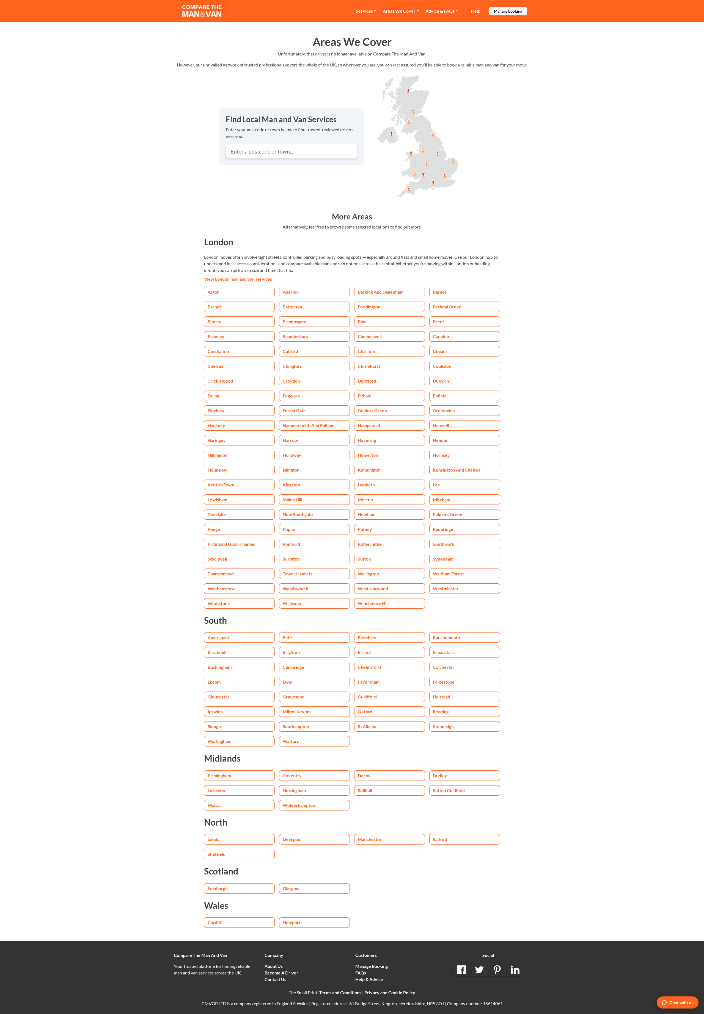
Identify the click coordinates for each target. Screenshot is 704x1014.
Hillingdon (217, 455)
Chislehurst (369, 366)
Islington (291, 469)
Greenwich (444, 410)
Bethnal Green (447, 306)
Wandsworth (295, 588)
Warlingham (219, 741)
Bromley (216, 336)
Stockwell (217, 558)
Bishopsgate (294, 321)
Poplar (289, 529)
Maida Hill (292, 499)
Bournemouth (446, 637)
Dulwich (441, 380)
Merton (365, 499)
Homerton (368, 455)
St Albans (367, 726)
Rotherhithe (370, 544)
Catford (290, 351)
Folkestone (444, 681)
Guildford (367, 696)
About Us (274, 966)
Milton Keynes (297, 711)
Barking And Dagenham (380, 291)
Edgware (291, 395)
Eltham (364, 395)
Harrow (290, 440)
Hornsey (441, 455)
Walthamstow (221, 588)
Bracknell (217, 652)
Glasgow (291, 888)
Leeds (213, 839)
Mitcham (441, 499)
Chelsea (215, 366)
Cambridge (293, 667)
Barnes (440, 291)
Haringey (217, 440)
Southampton (296, 726)
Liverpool (292, 839)
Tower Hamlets (297, 573)
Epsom (214, 681)
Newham (366, 514)
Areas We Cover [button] (399, 10)
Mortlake (217, 514)
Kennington (369, 469)
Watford (291, 741)
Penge (214, 529)
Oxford (365, 711)
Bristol (364, 652)
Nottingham (294, 790)
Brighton (291, 652)
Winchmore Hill (373, 603)
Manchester (370, 839)
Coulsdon (442, 366)
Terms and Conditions (340, 992)
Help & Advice (369, 979)
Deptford (367, 380)
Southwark (444, 544)
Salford (440, 839)
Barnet (214, 306)
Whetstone (219, 603)
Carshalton (218, 351)
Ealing (213, 395)
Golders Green (372, 410)
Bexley (214, 321)
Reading (441, 711)
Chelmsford (369, 667)
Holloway (292, 455)
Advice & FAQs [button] (440, 10)
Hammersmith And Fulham (308, 425)
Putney (365, 529)
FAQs (360, 972)
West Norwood (373, 588)
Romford (291, 544)
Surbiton (291, 558)
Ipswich (215, 711)
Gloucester (219, 696)
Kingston (291, 484)
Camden (441, 336)
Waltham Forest (448, 573)
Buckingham (220, 667)
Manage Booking (371, 966)
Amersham (218, 637)
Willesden (292, 603)
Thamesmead (221, 573)
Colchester (444, 667)
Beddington (369, 306)
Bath (287, 637)
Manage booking (508, 11)
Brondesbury (296, 336)
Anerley (291, 291)
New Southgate (298, 514)
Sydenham (443, 558)
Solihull (365, 790)
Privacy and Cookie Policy (389, 992)
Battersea (292, 306)
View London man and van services (240, 279)
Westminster (446, 588)
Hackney (216, 425)
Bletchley (367, 637)
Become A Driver (281, 972)
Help (475, 10)
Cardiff (215, 922)
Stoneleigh (443, 726)
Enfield (440, 395)
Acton (213, 291)
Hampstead (369, 425)
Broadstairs (444, 652)
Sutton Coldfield (449, 790)
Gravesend (293, 696)
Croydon (291, 380)
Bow (362, 321)
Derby (364, 775)
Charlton (366, 351)
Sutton (364, 558)
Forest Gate (294, 410)
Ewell (288, 681)
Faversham (369, 681)
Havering (367, 440)
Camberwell (370, 336)
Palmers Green (447, 514)
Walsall (215, 805)
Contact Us (275, 979)
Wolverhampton (299, 805)
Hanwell (441, 425)
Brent (438, 321)
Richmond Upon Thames (231, 544)
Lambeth (366, 484)
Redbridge (443, 529)
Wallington (368, 573)
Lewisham (217, 499)
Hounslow (217, 469)
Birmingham (219, 775)
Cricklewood (220, 380)
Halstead (441, 696)
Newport (292, 922)
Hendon (441, 440)
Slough (214, 726)
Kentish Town (221, 484)
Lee (436, 484)
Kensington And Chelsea (456, 469)
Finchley (216, 410)
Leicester (217, 790)
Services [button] (364, 10)
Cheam (440, 351)
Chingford (292, 366)
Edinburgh (218, 888)
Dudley (440, 775)
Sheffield (217, 854)
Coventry (292, 775)
